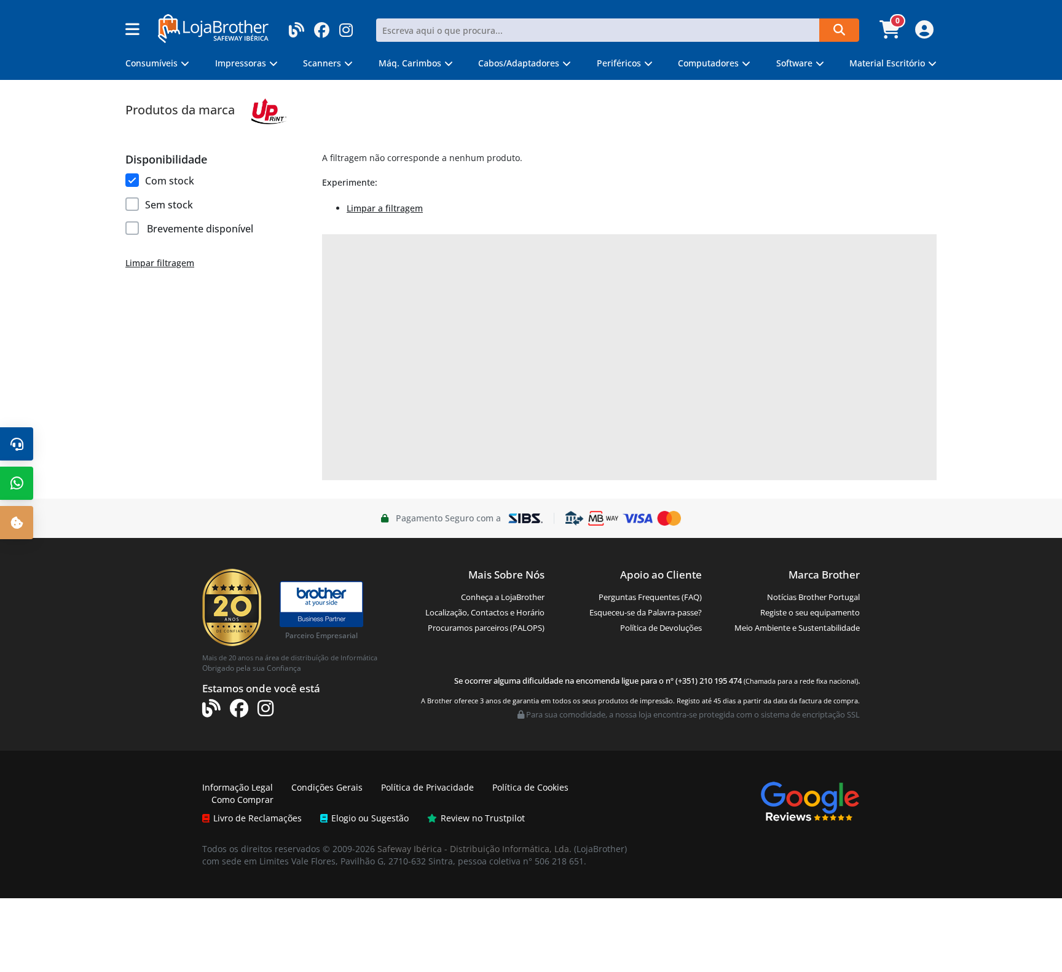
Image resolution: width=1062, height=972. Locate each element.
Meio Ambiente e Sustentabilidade (797, 627)
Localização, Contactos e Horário (485, 612)
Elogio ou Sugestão (370, 818)
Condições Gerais (327, 787)
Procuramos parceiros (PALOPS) (486, 627)
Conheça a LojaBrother (503, 597)
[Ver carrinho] (891, 33)
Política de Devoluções (661, 627)
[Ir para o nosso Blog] (296, 26)
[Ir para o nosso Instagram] (346, 26)
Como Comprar (242, 799)
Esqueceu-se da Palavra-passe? (645, 612)
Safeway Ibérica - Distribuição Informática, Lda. (474, 849)
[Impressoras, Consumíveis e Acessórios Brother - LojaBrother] (213, 27)
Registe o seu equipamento (810, 612)
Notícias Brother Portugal (813, 597)
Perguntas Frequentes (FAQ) (650, 597)
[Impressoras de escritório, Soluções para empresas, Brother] (321, 598)
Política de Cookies (530, 787)
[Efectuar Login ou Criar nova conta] (922, 33)
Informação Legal (237, 787)
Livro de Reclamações (257, 818)
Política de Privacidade (427, 787)
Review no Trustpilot (483, 818)
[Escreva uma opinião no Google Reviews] (810, 800)
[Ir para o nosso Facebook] (321, 26)
